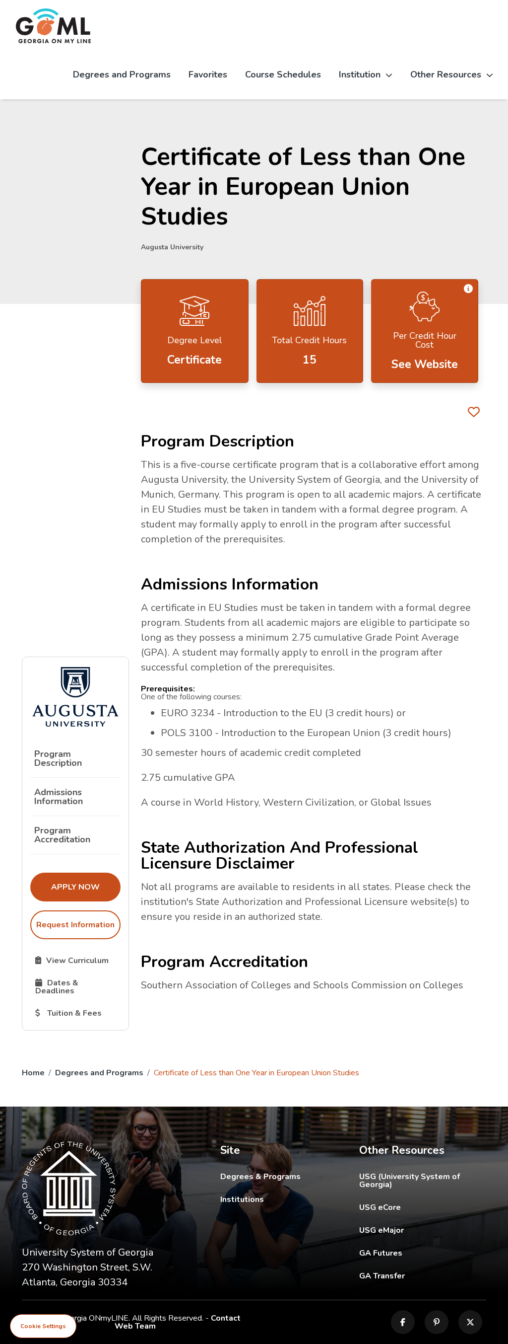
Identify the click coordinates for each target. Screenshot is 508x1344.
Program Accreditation (62, 834)
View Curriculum (78, 960)
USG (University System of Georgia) (422, 1180)
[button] (468, 289)
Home (33, 1072)
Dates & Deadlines (78, 986)
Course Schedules (283, 74)
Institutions (242, 1199)
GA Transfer (422, 1275)
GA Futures (422, 1253)
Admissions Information (58, 796)
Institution (360, 74)
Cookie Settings (43, 1326)
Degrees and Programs (122, 74)
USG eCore (422, 1207)
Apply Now (86, 887)
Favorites (208, 74)
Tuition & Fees (78, 1013)
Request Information (75, 924)
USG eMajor (422, 1230)
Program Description (58, 758)
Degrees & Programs (260, 1176)
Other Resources (445, 74)
